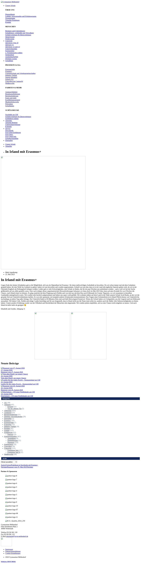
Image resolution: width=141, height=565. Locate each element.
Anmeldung (11, 438)
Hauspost (10, 442)
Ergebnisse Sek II (13, 452)
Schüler (6, 430)
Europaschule (9, 422)
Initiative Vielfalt (10, 426)
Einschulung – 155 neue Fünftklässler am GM (17, 396)
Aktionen (7, 405)
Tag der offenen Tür (14, 409)
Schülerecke (8, 432)
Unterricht (7, 448)
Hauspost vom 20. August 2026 (12, 390)
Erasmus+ (7, 420)
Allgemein (7, 411)
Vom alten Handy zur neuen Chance (13, 378)
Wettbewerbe (8, 454)
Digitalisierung (12, 440)
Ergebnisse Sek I (13, 450)
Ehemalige (8, 418)
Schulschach (8, 444)
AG (5, 403)
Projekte (7, 428)
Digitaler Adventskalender (13, 417)
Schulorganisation (10, 436)
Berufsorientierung (10, 415)
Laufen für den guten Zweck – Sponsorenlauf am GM (19, 384)
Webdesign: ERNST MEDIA (8, 561)
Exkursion (7, 424)
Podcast (10, 434)
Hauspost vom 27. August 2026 (12, 372)
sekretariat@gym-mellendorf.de (17, 536)
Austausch (7, 413)
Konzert (10, 407)
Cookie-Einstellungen (12, 553)
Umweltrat (8, 446)
